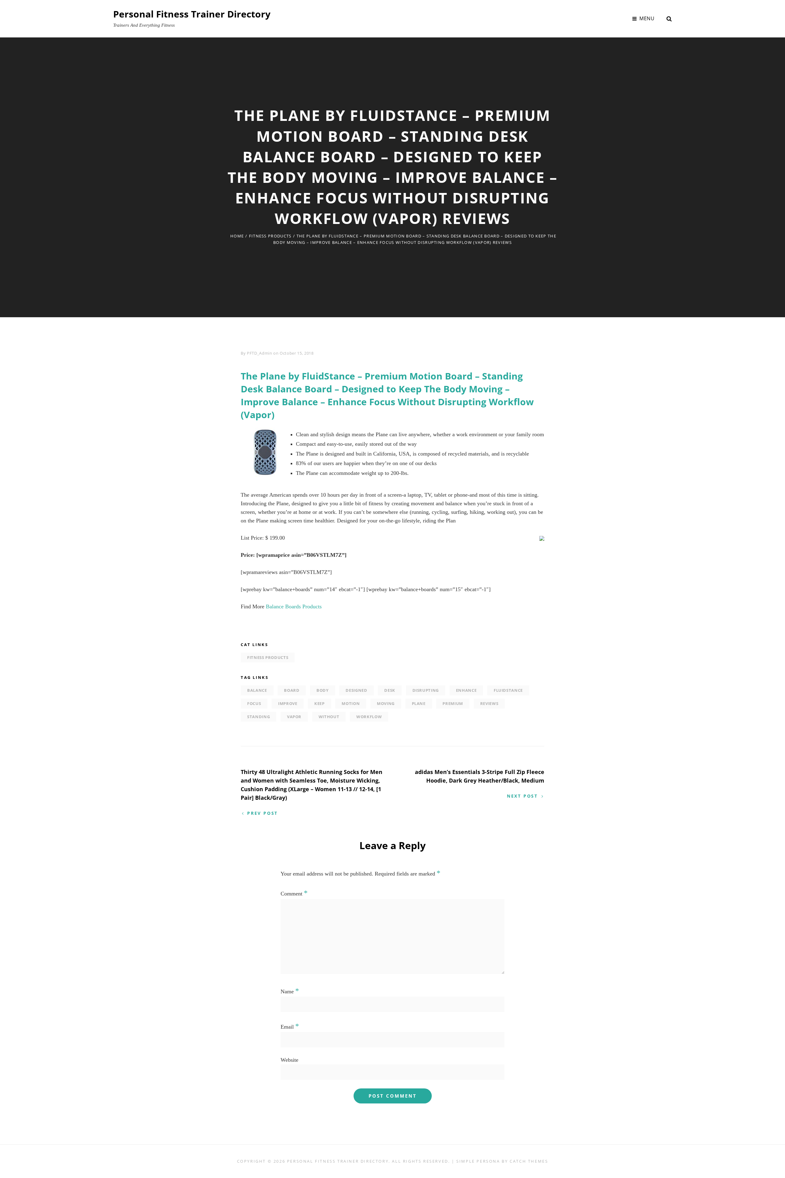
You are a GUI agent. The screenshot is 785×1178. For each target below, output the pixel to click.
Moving (386, 703)
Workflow (369, 716)
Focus (254, 703)
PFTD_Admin (259, 353)
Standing (258, 716)
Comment (294, 894)
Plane (419, 703)
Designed (356, 690)
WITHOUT (329, 716)
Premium (452, 703)
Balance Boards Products (294, 606)
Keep (319, 703)
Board (291, 690)
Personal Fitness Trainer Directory (191, 14)
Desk (389, 690)
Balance (257, 690)
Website (289, 1060)
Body (322, 690)
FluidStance (508, 690)
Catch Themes (529, 1161)
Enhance (466, 690)
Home (237, 236)
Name (290, 991)
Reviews (489, 703)
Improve (287, 703)
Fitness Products (270, 236)
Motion (351, 703)
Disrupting (425, 690)
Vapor (294, 716)
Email (290, 1027)
